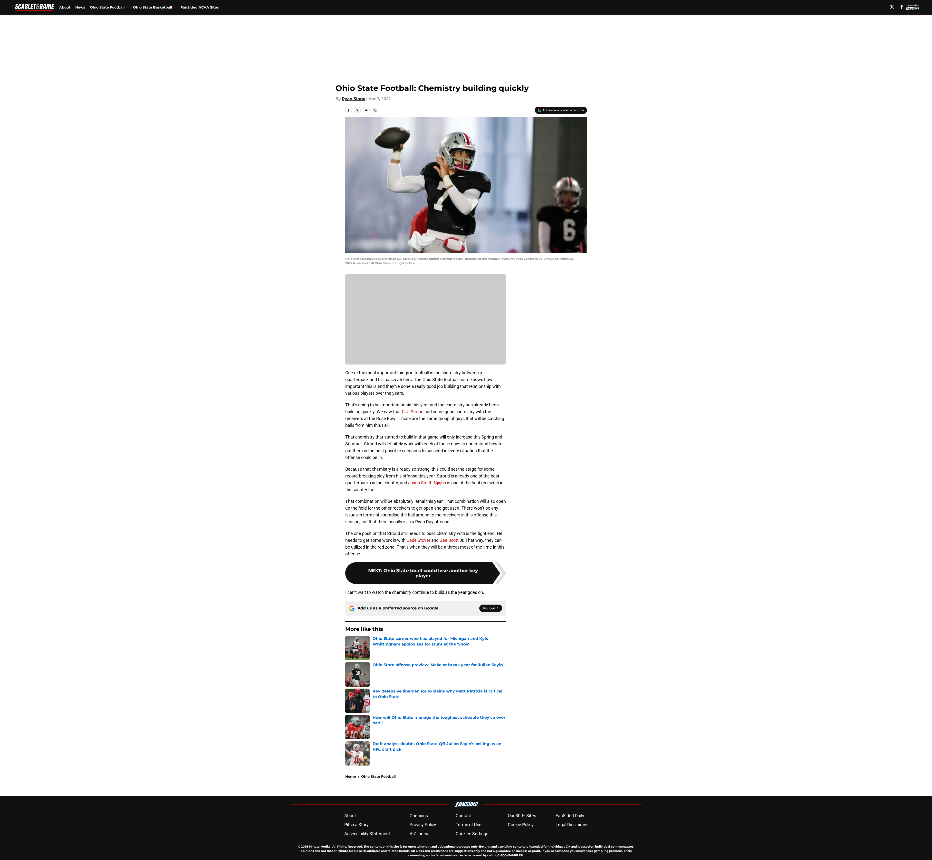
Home (350, 776)
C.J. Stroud (412, 411)
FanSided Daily (570, 815)
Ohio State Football (107, 7)
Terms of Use (468, 824)
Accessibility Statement (367, 833)
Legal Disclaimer (572, 824)
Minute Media (319, 846)
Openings (419, 815)
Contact (463, 815)
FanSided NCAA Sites (200, 7)
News (80, 7)
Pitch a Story (356, 824)
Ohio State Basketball (152, 7)
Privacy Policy (423, 824)
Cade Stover (418, 540)
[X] (892, 7)
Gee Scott (449, 540)
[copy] (375, 110)
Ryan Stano (353, 98)
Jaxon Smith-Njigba (427, 482)
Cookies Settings (472, 833)
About (64, 7)
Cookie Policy (521, 824)
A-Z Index (419, 833)
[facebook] (902, 7)
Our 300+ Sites (522, 815)
